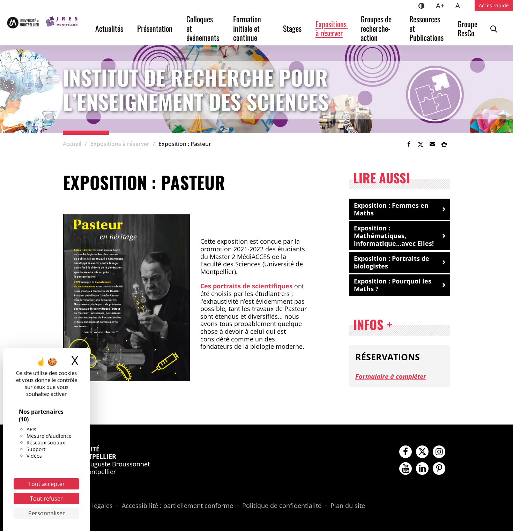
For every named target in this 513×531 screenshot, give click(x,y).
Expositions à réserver (331, 28)
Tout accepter (46, 484)
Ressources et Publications (426, 28)
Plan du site (347, 506)
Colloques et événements (202, 28)
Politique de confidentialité (281, 506)
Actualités (109, 28)
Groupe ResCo (468, 28)
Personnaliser (46, 513)
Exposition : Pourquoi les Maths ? (392, 285)
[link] (409, 144)
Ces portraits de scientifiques (246, 286)
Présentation (154, 28)
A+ (443, 5)
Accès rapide (494, 5)
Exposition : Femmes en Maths (391, 209)
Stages (292, 28)
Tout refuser (46, 498)
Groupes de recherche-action (376, 28)
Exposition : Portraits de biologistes (391, 262)
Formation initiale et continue (248, 28)
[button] (432, 144)
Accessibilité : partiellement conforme (177, 506)
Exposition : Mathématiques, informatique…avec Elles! (394, 235)
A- (461, 5)
